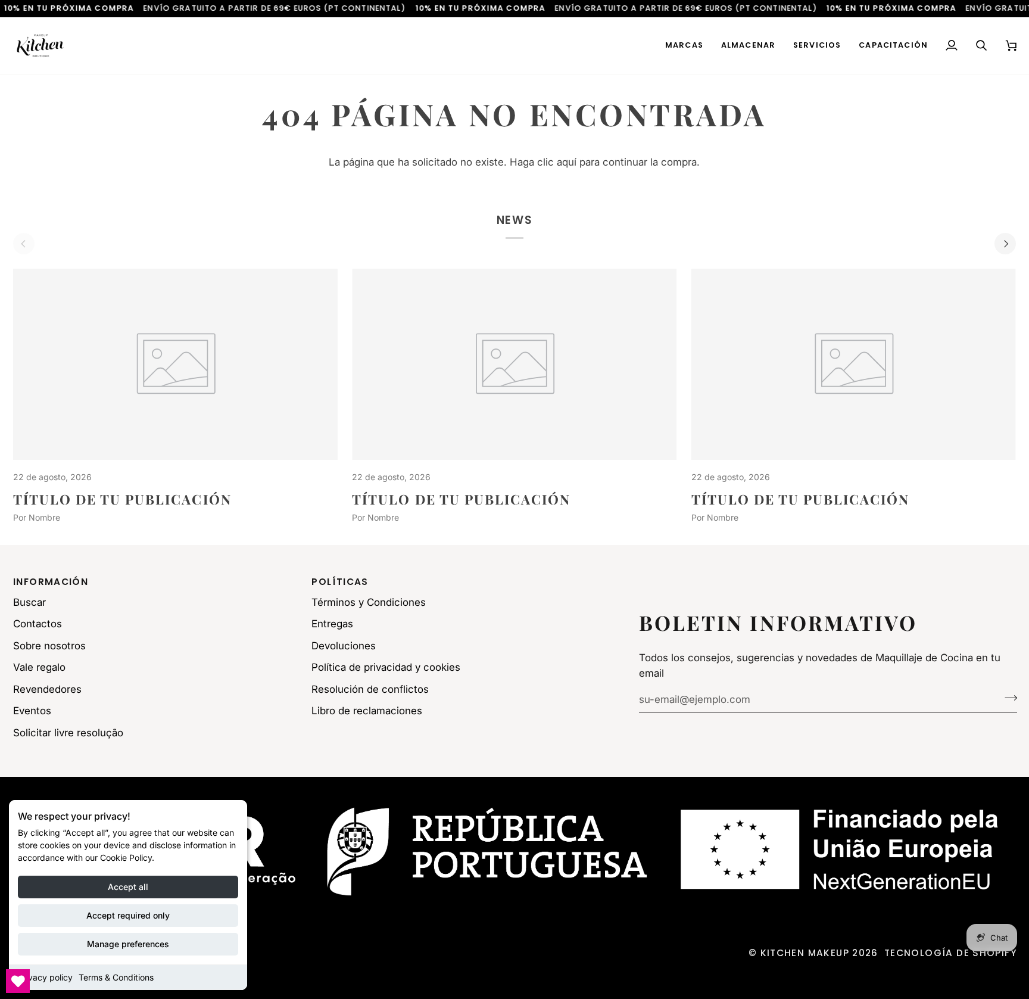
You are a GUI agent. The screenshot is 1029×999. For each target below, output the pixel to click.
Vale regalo (39, 667)
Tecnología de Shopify (950, 953)
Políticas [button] (339, 581)
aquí (566, 162)
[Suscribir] (1007, 697)
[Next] (1005, 243)
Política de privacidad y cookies (385, 667)
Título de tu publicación (122, 499)
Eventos (32, 711)
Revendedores (47, 689)
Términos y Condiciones (368, 602)
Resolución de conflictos (370, 689)
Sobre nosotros (49, 646)
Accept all (128, 887)
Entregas (332, 624)
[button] (684, 45)
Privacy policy (45, 977)
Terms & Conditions (116, 977)
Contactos (37, 624)
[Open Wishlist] (18, 981)
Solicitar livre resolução (68, 733)
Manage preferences (128, 944)
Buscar (29, 602)
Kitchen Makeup (804, 953)
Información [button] (50, 581)
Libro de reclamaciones (366, 711)
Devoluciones (343, 646)
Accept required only (128, 915)
